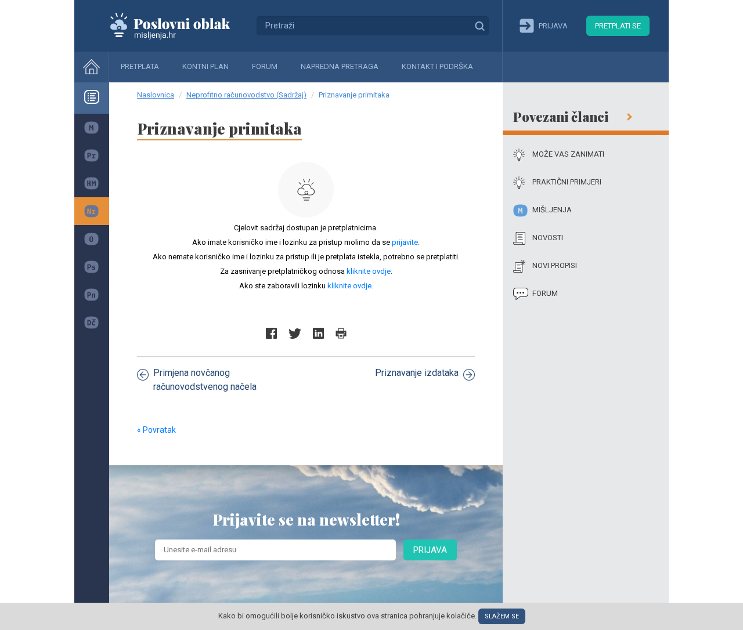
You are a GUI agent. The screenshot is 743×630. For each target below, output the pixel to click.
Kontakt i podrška (437, 66)
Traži (479, 25)
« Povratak (156, 430)
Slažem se (502, 616)
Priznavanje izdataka (417, 372)
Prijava (430, 550)
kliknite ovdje (369, 271)
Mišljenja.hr (178, 25)
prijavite (405, 242)
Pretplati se (618, 25)
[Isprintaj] (341, 333)
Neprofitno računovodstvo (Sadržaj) (246, 94)
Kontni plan (205, 66)
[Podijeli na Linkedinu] (318, 333)
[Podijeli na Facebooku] (271, 333)
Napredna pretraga (339, 66)
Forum (264, 66)
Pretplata (140, 66)
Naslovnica (155, 94)
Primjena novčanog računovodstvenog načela (205, 379)
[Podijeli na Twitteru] (294, 333)
